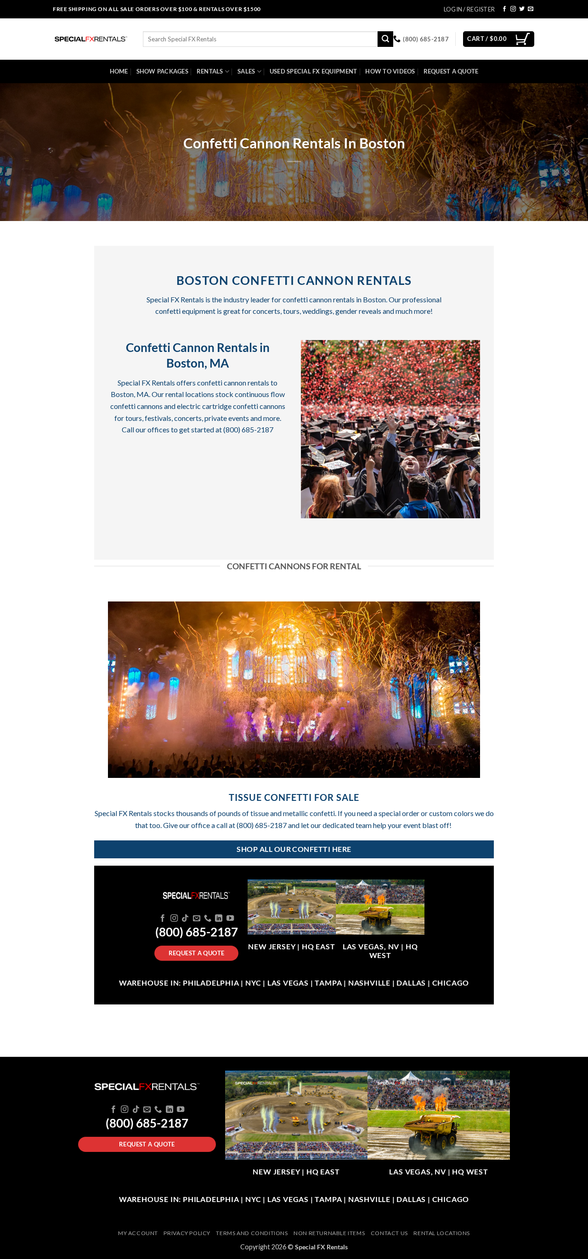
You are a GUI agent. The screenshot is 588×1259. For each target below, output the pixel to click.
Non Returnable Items (329, 1233)
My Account (138, 1233)
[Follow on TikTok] (185, 918)
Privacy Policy (187, 1233)
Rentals (210, 71)
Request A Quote (451, 71)
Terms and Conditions (252, 1233)
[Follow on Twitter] (522, 9)
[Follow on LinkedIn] (218, 918)
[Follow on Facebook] (504, 9)
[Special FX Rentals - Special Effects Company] (91, 39)
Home (119, 71)
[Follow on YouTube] (230, 918)
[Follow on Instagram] (513, 9)
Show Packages (162, 71)
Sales (246, 71)
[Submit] (385, 39)
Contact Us (389, 1233)
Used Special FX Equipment (313, 71)
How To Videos (390, 71)
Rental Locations (441, 1233)
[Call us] (207, 918)
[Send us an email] (530, 9)
